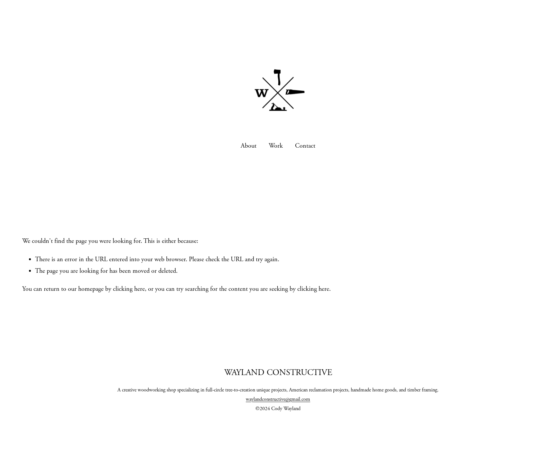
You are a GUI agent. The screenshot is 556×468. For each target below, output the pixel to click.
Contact (305, 146)
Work (276, 146)
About (248, 146)
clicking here (129, 289)
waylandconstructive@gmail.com (278, 399)
